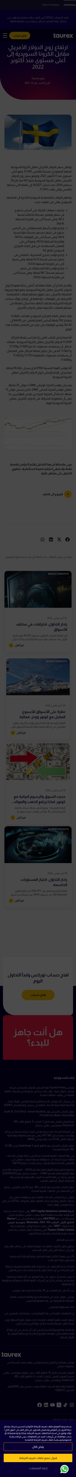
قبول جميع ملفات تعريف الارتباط (38, 1458)
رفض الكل (38, 1446)
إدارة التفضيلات (38, 1468)
